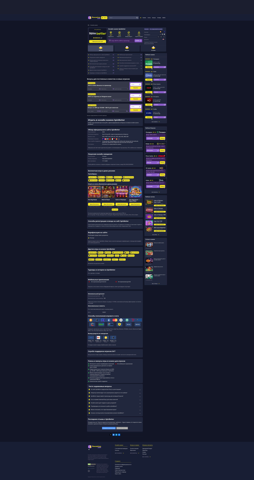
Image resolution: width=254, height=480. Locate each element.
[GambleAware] (92, 466)
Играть (149, 67)
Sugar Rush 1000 (158, 221)
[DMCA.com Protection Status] (92, 464)
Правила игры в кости (158, 266)
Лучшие (144, 454)
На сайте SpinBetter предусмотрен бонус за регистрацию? (106, 389)
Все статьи (154, 283)
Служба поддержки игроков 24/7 (127, 65)
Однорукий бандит (147, 448)
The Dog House (92, 199)
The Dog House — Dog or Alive (134, 200)
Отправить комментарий (108, 428)
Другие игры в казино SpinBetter (98, 70)
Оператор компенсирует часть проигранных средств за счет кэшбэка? (109, 392)
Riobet (148, 143)
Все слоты (114, 209)
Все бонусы (155, 192)
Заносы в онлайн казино (159, 242)
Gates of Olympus (120, 199)
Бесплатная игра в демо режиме (98, 63)
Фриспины (133, 450)
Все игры (154, 234)
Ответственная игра (120, 470)
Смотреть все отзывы (122, 428)
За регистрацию (134, 448)
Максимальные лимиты (125, 60)
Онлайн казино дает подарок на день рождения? (103, 403)
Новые (144, 452)
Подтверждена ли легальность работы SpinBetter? (104, 406)
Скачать (117, 450)
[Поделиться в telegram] (116, 435)
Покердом (156, 59)
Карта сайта (118, 473)
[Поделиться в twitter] (111, 435)
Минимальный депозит (125, 57)
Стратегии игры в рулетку (159, 250)
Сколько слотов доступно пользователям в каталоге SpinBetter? (107, 413)
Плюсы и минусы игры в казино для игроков (128, 69)
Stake (154, 71)
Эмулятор (144, 450)
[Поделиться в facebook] (114, 435)
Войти (164, 17)
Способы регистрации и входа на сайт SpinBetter (100, 67)
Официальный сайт (97, 41)
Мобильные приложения (125, 54)
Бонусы (154, 17)
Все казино (155, 121)
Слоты (149, 17)
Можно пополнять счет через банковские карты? (103, 409)
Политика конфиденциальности (123, 464)
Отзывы (159, 17)
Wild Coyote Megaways (159, 227)
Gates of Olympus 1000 (160, 214)
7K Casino (156, 96)
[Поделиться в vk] (119, 435)
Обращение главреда (120, 471)
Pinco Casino (156, 84)
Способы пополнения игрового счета (129, 63)
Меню (105, 17)
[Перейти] (140, 18)
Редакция (117, 468)
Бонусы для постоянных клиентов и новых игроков (99, 61)
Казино (144, 17)
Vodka (155, 109)
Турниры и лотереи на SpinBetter (98, 73)
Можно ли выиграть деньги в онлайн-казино (159, 259)
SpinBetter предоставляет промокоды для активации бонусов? (107, 396)
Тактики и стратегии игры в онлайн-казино (159, 275)
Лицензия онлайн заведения (97, 57)
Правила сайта (119, 466)
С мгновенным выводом (121, 448)
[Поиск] (137, 17)
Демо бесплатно (94, 204)
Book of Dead (106, 199)
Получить (135, 87)
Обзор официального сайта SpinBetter (100, 54)
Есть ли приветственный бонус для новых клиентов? (104, 399)
